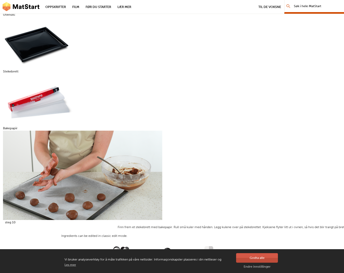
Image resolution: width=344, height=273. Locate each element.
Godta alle (257, 258)
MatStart (21, 7)
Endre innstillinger (257, 266)
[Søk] (288, 6)
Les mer (70, 265)
